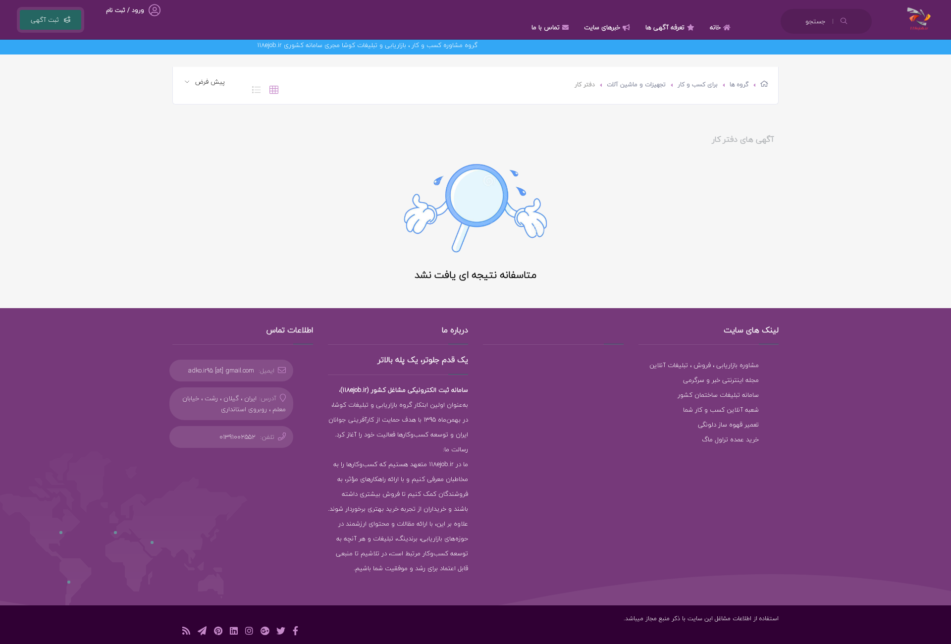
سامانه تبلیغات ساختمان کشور (718, 394)
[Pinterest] (218, 632)
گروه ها (739, 84)
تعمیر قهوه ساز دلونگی (728, 424)
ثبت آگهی (45, 19)
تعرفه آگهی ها (665, 27)
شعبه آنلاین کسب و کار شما (721, 409)
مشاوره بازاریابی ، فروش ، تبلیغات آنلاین (704, 365)
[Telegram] (202, 632)
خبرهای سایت (602, 27)
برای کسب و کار (698, 84)
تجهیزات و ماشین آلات (636, 84)
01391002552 (237, 436)
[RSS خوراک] (186, 632)
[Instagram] (249, 632)
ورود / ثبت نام (125, 10)
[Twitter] (280, 632)
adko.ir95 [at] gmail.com (221, 370)
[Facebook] (295, 632)
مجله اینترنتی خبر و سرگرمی (721, 380)
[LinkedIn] (234, 632)
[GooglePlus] (265, 632)
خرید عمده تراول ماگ (730, 439)
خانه (715, 27)
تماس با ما (545, 27)
